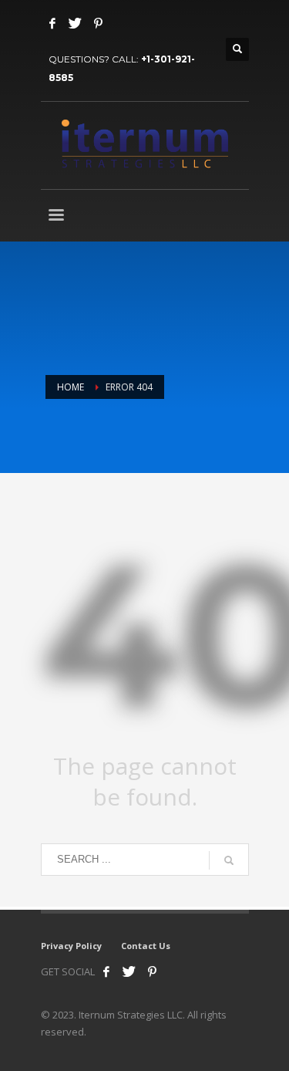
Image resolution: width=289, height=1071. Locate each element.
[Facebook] (52, 23)
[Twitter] (75, 23)
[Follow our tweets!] (129, 971)
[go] (229, 860)
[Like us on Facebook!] (106, 971)
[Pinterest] (98, 23)
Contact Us (145, 945)
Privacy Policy (71, 945)
